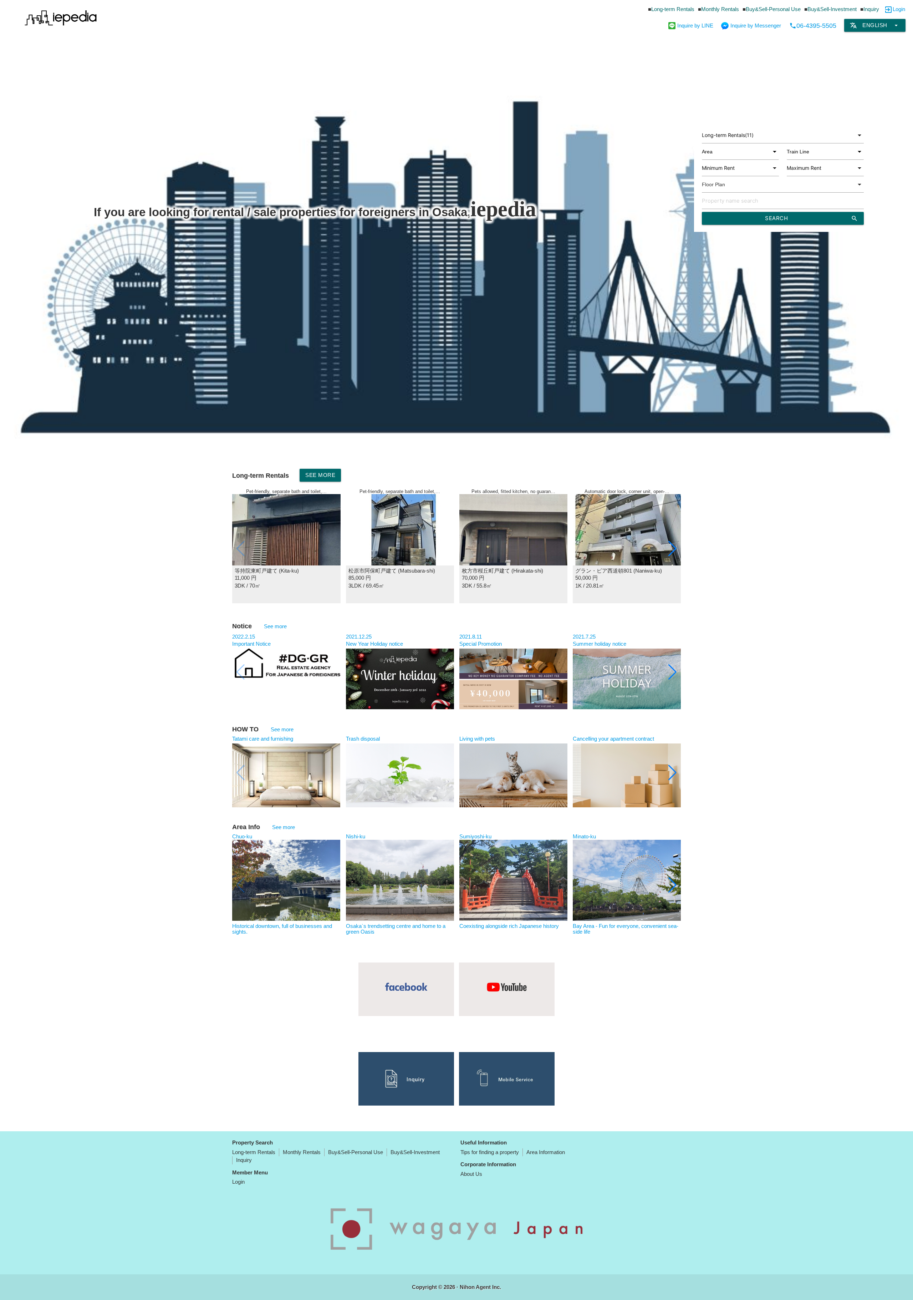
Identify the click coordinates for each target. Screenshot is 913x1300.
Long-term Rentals (672, 9)
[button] (672, 549)
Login (899, 9)
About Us (471, 1174)
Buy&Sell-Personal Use (773, 9)
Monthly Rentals (720, 9)
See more (320, 475)
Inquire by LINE (695, 25)
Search (811, 218)
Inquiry (871, 9)
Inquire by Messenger (755, 25)
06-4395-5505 (812, 25)
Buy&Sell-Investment (832, 9)
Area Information (545, 1152)
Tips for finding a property (489, 1152)
